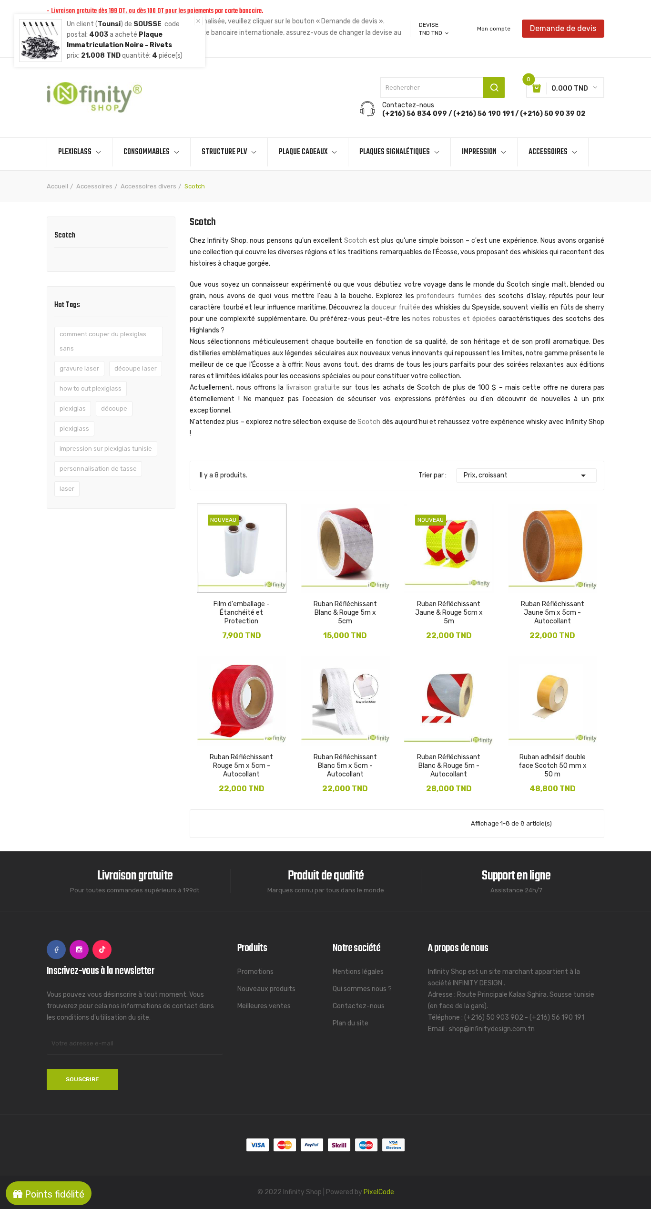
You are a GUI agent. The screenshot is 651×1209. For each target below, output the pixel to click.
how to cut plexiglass (91, 388)
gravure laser (79, 368)
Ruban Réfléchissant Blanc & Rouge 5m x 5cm (345, 612)
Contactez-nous (359, 1006)
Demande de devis (563, 28)
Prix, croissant (527, 475)
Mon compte (493, 28)
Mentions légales (358, 972)
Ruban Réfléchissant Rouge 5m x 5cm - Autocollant (241, 765)
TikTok (102, 949)
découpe (114, 408)
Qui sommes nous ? (362, 989)
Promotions (255, 972)
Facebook (56, 949)
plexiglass (74, 428)
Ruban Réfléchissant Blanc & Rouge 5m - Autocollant (448, 765)
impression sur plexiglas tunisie (106, 448)
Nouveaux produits (266, 989)
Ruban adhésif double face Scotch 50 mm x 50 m (553, 765)
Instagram (79, 949)
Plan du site (350, 1023)
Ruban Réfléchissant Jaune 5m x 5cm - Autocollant (552, 612)
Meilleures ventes (264, 1006)
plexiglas (73, 408)
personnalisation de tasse (98, 468)
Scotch (64, 236)
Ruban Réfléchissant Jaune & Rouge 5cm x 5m (449, 612)
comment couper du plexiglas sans (103, 341)
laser (67, 488)
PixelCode (379, 1192)
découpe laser (135, 368)
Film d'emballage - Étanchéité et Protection (242, 612)
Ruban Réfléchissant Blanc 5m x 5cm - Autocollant (345, 765)
